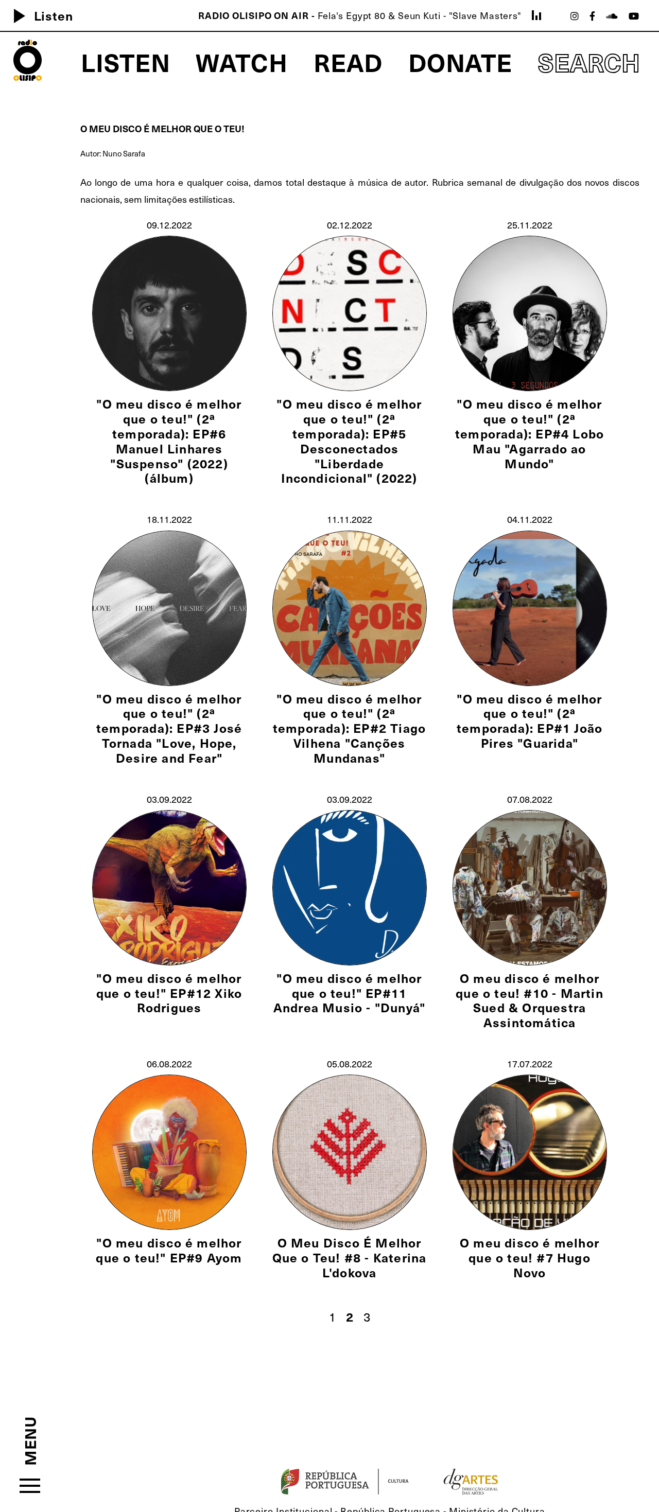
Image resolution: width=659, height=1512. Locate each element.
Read (348, 61)
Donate (460, 61)
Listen (39, 15)
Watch (242, 61)
